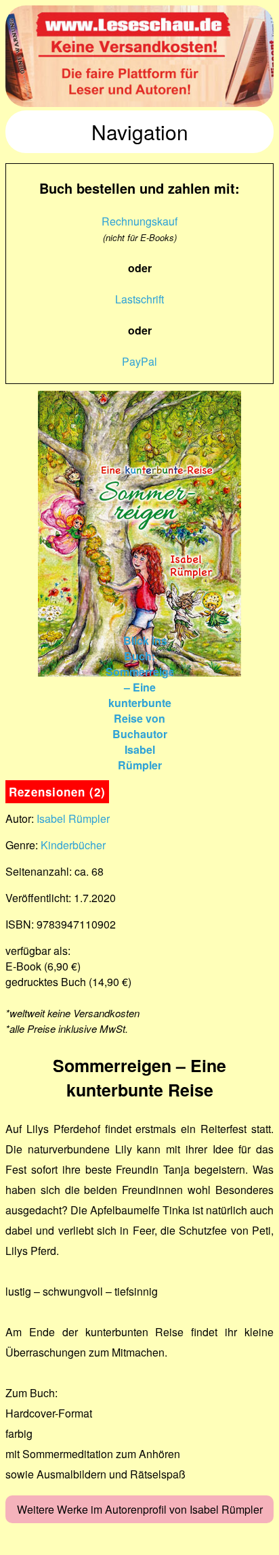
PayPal (139, 361)
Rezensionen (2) (57, 792)
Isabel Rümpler (73, 818)
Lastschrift (139, 299)
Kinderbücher (73, 845)
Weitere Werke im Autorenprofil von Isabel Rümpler (140, 1509)
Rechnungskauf (139, 221)
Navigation (139, 131)
